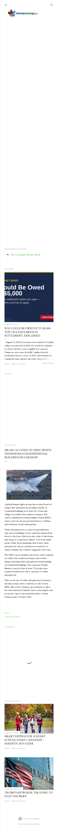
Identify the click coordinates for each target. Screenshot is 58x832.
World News (15, 617)
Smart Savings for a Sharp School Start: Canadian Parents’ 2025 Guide (25, 739)
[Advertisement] (29, 132)
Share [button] (7, 364)
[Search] (51, 4)
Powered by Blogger (31, 819)
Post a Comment (18, 364)
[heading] (29, 553)
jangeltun (36, 824)
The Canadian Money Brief (25, 254)
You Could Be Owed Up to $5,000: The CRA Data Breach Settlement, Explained (28, 331)
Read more (48, 363)
